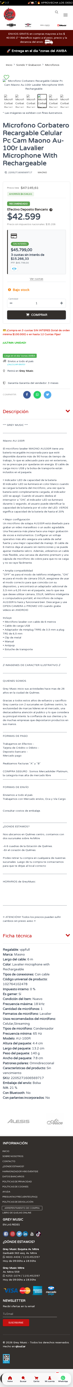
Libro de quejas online (16, 1212)
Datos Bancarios (13, 1176)
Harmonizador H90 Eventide (20, 1171)
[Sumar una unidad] (61, 303)
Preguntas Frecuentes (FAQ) (19, 1196)
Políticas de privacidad (17, 1181)
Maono (42, 172)
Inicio (9, 65)
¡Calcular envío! (16, 364)
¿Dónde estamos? (13, 1166)
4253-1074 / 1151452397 (22, 1275)
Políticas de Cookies (15, 1186)
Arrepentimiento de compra (22, 1208)
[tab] (36, 410)
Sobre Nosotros (12, 1156)
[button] (36, 314)
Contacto (8, 1161)
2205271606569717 (20, 172)
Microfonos (52, 65)
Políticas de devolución (17, 1202)
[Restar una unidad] (11, 303)
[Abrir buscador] (56, 12)
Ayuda (6, 1191)
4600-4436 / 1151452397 (22, 1257)
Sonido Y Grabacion (28, 65)
